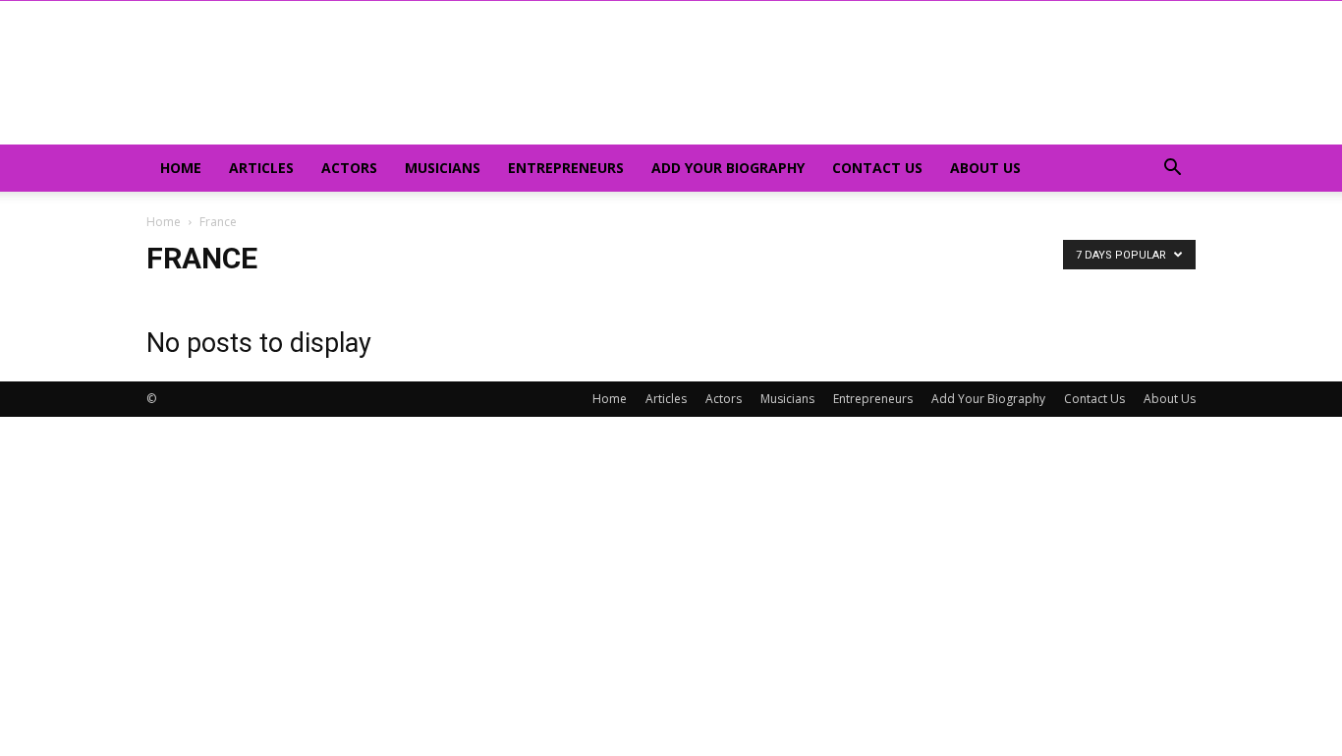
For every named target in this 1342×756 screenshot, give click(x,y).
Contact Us (877, 167)
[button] (1172, 169)
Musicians (442, 167)
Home (180, 167)
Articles (261, 167)
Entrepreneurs (566, 167)
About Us (985, 167)
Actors (349, 167)
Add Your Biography (728, 167)
